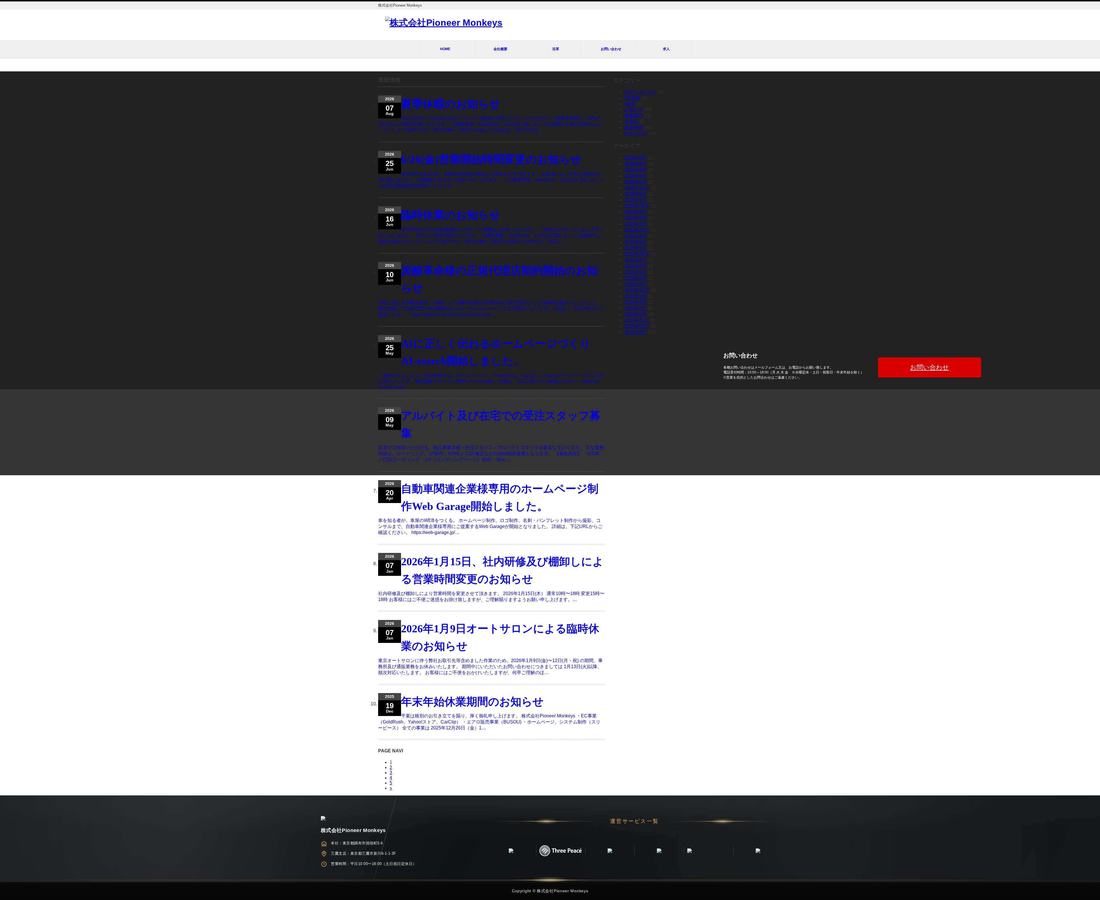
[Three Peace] (560, 850)
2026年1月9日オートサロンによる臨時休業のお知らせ (500, 637)
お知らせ (633, 109)
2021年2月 (635, 308)
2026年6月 (635, 163)
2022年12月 (636, 254)
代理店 (631, 121)
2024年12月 (636, 206)
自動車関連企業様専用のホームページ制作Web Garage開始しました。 (499, 497)
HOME (445, 49)
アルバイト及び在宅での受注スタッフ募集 (500, 424)
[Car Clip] (659, 850)
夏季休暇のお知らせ (450, 104)
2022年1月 (635, 284)
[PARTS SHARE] (708, 850)
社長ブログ (635, 133)
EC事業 (632, 98)
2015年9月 (635, 332)
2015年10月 (636, 326)
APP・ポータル (640, 92)
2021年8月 (635, 296)
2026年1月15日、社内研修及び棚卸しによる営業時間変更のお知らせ (502, 570)
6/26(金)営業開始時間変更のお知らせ (491, 159)
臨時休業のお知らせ (450, 215)
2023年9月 (635, 236)
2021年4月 (635, 302)
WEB (629, 103)
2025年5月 (635, 199)
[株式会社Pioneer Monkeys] (443, 22)
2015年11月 (636, 320)
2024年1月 (635, 224)
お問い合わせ (611, 49)
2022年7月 (635, 266)
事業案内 (633, 115)
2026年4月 (635, 175)
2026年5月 (635, 169)
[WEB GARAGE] (511, 850)
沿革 (555, 49)
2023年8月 (635, 242)
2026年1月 (635, 181)
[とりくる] (758, 850)
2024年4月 (635, 218)
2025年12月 (636, 187)
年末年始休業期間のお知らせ (472, 702)
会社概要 (500, 49)
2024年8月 (635, 212)
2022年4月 (635, 278)
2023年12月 (636, 230)
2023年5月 (635, 248)
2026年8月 (635, 157)
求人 (666, 49)
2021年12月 (636, 290)
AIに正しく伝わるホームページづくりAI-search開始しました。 (496, 352)
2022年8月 (635, 260)
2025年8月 (635, 193)
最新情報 (633, 127)
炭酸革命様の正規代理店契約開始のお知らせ (499, 279)
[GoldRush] (610, 850)
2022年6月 (635, 272)
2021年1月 (635, 314)
